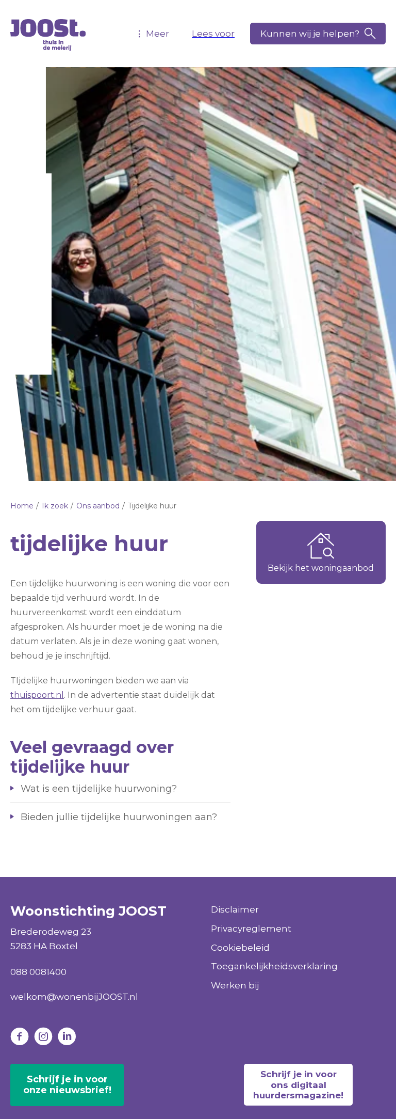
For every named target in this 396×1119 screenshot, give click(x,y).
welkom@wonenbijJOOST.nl (74, 997)
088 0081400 (38, 972)
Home (22, 505)
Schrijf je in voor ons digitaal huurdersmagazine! (298, 1084)
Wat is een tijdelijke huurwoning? (99, 788)
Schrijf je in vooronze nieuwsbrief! (67, 1085)
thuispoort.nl (37, 695)
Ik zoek (55, 505)
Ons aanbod (98, 505)
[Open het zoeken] (318, 33)
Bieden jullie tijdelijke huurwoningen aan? (119, 817)
